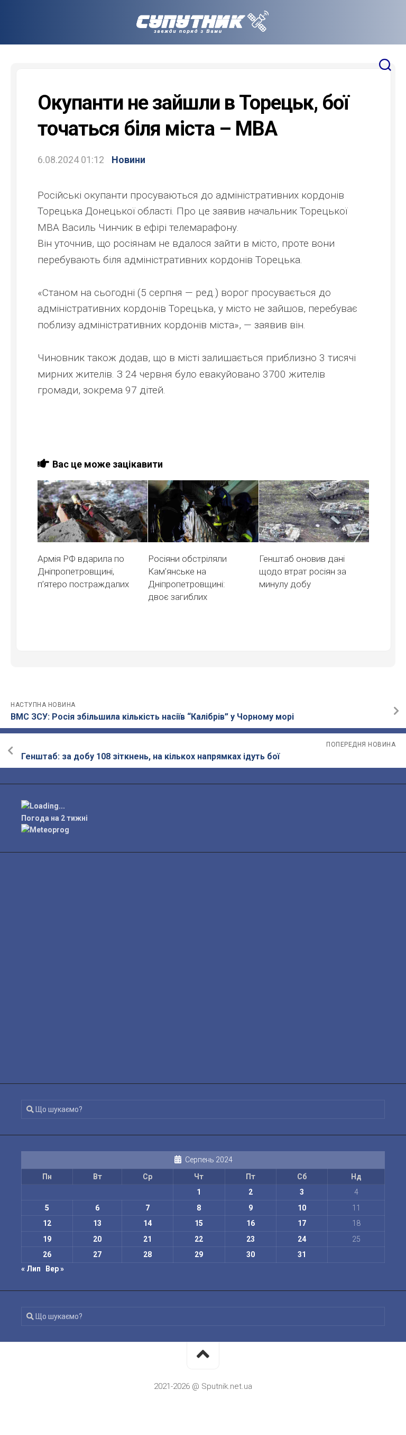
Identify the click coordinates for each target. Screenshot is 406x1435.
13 (97, 1223)
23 (250, 1239)
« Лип (31, 1268)
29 (199, 1254)
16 (250, 1223)
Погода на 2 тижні (54, 818)
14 (147, 1223)
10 (302, 1208)
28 (147, 1254)
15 (199, 1223)
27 (97, 1254)
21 (147, 1239)
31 (302, 1254)
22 (199, 1239)
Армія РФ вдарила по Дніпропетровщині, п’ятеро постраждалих (83, 571)
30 (250, 1254)
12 (47, 1223)
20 (97, 1239)
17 (302, 1223)
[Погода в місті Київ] (203, 806)
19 (47, 1239)
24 (302, 1239)
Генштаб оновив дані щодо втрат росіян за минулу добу (302, 571)
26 (47, 1254)
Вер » (54, 1268)
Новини (128, 159)
